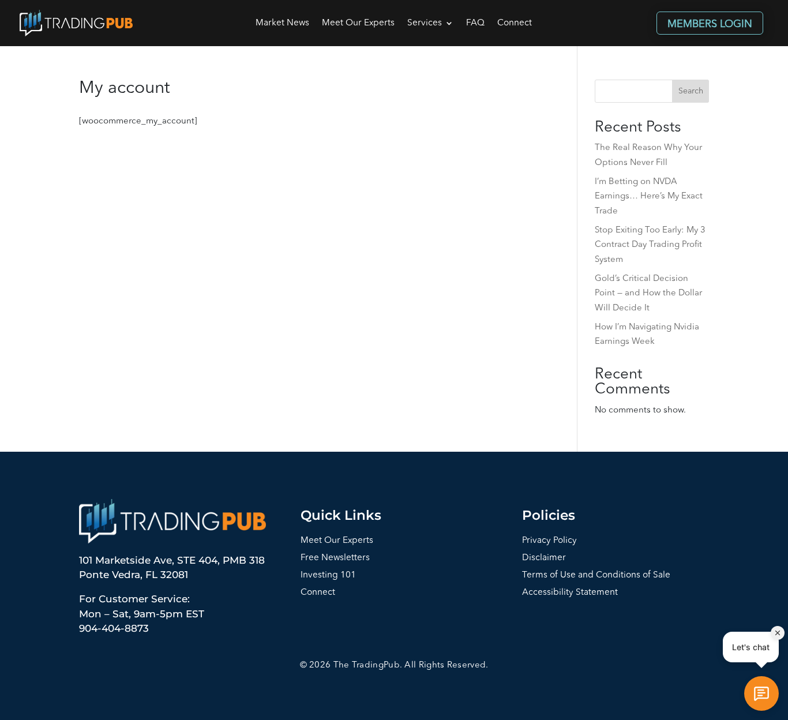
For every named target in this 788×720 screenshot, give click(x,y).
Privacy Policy (549, 541)
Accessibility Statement (570, 592)
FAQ (475, 23)
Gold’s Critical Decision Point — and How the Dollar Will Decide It (648, 294)
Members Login (709, 24)
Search (690, 91)
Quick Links (341, 515)
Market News (282, 23)
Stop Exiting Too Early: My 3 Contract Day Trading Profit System (650, 245)
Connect (514, 23)
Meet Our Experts (358, 23)
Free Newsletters (335, 558)
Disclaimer (544, 558)
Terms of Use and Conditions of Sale (596, 575)
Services (424, 23)
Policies (548, 515)
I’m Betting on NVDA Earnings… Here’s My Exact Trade (649, 197)
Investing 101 (328, 575)
